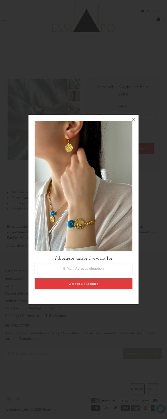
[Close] (134, 119)
